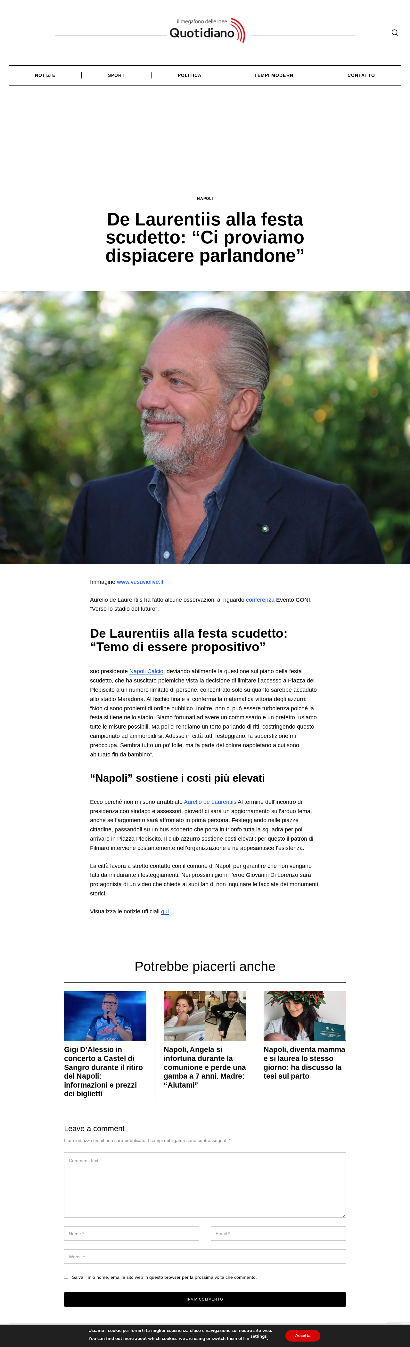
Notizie (45, 75)
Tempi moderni (274, 75)
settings (258, 1336)
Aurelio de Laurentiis (210, 802)
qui (165, 911)
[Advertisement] (205, 147)
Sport (116, 75)
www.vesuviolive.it (140, 582)
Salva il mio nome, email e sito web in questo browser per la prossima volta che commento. (164, 1277)
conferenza (260, 600)
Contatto (361, 75)
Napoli (205, 198)
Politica (189, 75)
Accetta (303, 1336)
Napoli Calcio (146, 671)
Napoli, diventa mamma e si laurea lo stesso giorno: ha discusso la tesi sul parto (304, 1062)
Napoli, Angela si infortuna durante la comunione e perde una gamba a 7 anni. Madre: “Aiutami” (205, 1067)
